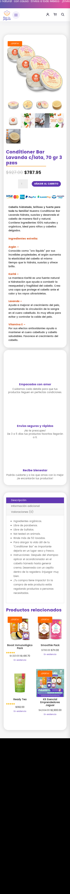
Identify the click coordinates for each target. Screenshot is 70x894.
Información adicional (25, 506)
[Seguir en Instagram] (39, 869)
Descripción (18, 500)
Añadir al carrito (46, 184)
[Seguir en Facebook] (31, 869)
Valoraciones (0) (22, 512)
